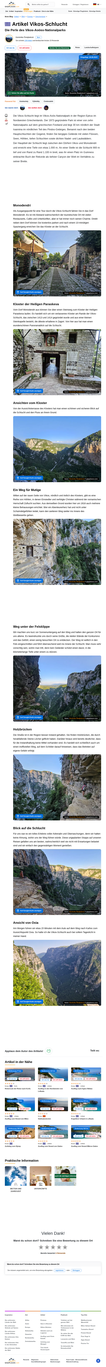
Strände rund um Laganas (46, 1332)
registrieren (59, 1270)
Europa (7, 1086)
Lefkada (49, 1086)
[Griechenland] (12, 1086)
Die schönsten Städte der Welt (12, 1349)
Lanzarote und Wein (68, 1339)
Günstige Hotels (95, 11)
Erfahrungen (28, 11)
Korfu (15, 1086)
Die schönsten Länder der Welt (10, 1321)
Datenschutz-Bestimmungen (55, 1361)
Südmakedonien (44, 1119)
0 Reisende (60, 1253)
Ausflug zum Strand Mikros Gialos (84, 1146)
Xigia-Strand (85, 1340)
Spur (38, 37)
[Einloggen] (48, 1051)
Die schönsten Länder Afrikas (10, 1332)
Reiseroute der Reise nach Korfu (18, 1089)
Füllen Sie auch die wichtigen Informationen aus (65, 1176)
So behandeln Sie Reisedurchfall (67, 1347)
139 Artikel (28, 40)
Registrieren (85, 4)
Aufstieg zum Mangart (45, 1343)
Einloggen (76, 4)
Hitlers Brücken (45, 1327)
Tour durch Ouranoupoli (44, 1348)
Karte (70, 11)
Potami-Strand (86, 1333)
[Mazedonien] (45, 1116)
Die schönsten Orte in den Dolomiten (12, 1343)
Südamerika (29, 1331)
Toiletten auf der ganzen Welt (66, 1321)
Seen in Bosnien (46, 1324)
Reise (77, 47)
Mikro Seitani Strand (88, 1326)
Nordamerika (29, 1338)
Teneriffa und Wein (67, 1342)
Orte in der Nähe (48, 11)
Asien (27, 1324)
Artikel (11, 11)
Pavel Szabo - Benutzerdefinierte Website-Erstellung (76, 1361)
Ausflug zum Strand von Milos (16, 1119)
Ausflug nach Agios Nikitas (81, 1089)
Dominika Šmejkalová (76, 293)
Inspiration (19, 11)
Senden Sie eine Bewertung (59, 48)
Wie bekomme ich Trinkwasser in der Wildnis (67, 1328)
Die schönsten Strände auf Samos (11, 1327)
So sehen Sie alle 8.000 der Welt (67, 1334)
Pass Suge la (85, 1336)
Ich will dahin (24, 48)
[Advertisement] (57, 183)
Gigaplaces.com (12, 4)
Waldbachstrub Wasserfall (86, 1321)
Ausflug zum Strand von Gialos (50, 1146)
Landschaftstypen (91, 47)
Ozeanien (28, 1334)
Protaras (43, 1320)
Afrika (27, 1320)
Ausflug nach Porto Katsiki (47, 1337)
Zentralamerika (30, 1341)
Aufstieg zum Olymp (13, 1146)
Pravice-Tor (85, 1343)
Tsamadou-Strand (87, 1329)
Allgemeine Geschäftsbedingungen (38, 1361)
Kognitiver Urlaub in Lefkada (82, 1119)
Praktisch (37, 11)
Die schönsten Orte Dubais (12, 1338)
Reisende (64, 4)
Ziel (6, 11)
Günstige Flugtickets (80, 11)
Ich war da (10, 48)
